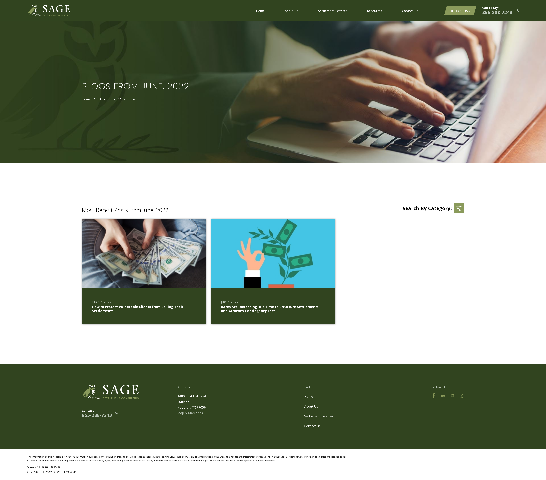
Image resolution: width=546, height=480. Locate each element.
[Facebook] (434, 395)
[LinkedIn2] (452, 395)
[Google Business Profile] (443, 395)
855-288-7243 (497, 12)
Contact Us (312, 426)
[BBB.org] (462, 395)
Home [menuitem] (260, 11)
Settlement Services (318, 416)
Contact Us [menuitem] (410, 11)
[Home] (48, 10)
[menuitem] (33, 471)
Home (308, 396)
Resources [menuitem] (374, 11)
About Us (311, 406)
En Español (460, 10)
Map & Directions (190, 413)
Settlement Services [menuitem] (332, 11)
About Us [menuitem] (291, 11)
